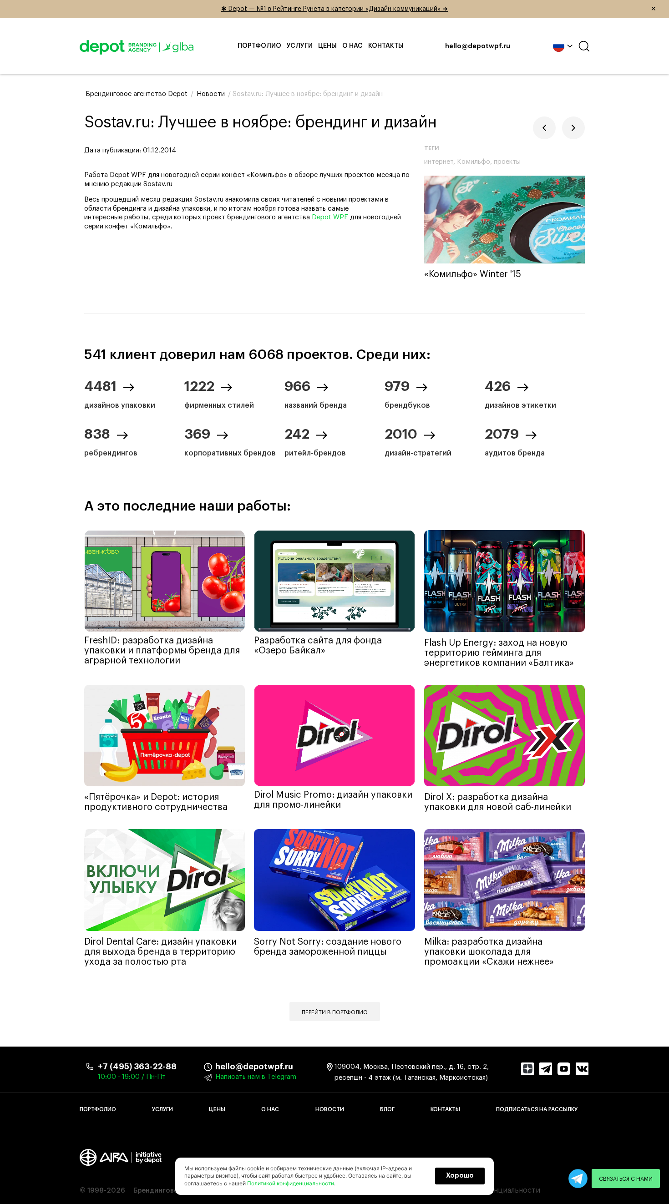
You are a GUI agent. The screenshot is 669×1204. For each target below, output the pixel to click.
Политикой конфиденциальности (290, 1183)
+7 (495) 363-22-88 (137, 1066)
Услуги (300, 46)
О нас (352, 46)
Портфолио (259, 46)
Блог (387, 1109)
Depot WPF (330, 217)
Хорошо (460, 1176)
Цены (327, 46)
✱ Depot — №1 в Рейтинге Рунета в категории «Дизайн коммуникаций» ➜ (438, 9)
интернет (438, 161)
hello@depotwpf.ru (477, 46)
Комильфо (473, 161)
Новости (329, 1109)
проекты (507, 161)
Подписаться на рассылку (537, 1109)
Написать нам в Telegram (255, 1076)
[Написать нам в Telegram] (578, 1178)
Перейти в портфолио (335, 1012)
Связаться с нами (626, 1179)
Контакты (386, 46)
